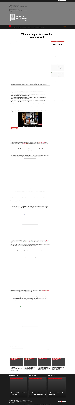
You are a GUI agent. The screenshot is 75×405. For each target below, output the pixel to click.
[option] (30, 119)
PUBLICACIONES (15, 400)
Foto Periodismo (53, 378)
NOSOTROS (11, 400)
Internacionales (19, 378)
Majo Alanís (34, 396)
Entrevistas (34, 32)
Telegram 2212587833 (19, 401)
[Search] (63, 27)
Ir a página (39, 124)
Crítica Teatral (56, 358)
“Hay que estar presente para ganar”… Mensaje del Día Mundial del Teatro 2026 (44, 368)
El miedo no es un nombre (18, 394)
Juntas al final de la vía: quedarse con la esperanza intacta (36, 392)
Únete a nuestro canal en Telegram (27, 401)
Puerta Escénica (16, 370)
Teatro (40, 32)
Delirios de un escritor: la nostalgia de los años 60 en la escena (58, 368)
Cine (53, 358)
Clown (17, 348)
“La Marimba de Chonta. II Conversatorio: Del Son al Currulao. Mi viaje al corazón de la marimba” (16, 368)
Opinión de (54, 359)
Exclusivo (38, 32)
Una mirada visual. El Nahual (57, 394)
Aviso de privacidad (11, 402)
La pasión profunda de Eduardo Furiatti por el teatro (17, 350)
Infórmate (12, 359)
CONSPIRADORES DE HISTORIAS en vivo (24, 400)
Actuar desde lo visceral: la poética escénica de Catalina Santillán (30, 368)
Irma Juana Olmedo (46, 240)
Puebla (22, 348)
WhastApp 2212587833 (12, 401)
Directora (19, 348)
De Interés (12, 358)
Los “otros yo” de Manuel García (45, 350)
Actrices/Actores (14, 348)
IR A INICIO (57, 41)
